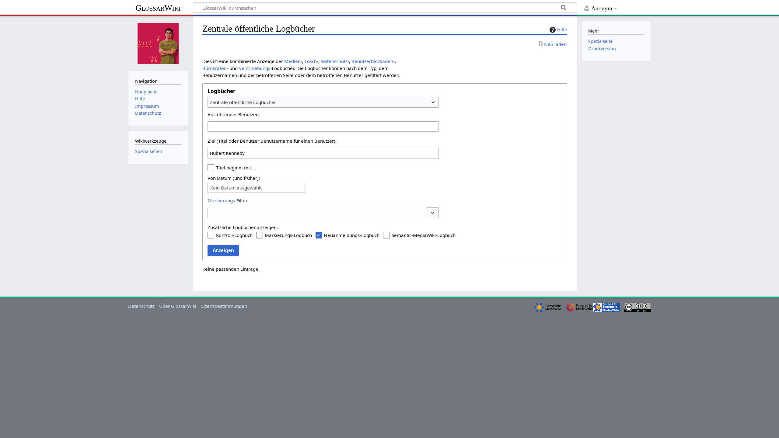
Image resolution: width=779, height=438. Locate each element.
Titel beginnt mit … (236, 168)
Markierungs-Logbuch (288, 235)
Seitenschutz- (335, 61)
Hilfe (562, 29)
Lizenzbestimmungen (224, 306)
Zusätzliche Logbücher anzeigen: (243, 227)
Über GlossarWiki (177, 306)
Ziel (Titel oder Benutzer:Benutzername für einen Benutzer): (272, 141)
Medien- (293, 61)
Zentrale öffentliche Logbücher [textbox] (243, 102)
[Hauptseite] (158, 42)
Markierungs (221, 200)
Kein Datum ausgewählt (236, 188)
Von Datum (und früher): (234, 178)
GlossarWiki (158, 7)
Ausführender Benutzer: (233, 114)
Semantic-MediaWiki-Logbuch (424, 235)
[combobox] (323, 102)
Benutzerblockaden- (373, 61)
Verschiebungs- (255, 68)
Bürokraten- (215, 68)
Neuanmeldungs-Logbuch (351, 235)
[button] (433, 212)
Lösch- (311, 61)
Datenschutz (141, 306)
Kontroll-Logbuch (234, 235)
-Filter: (228, 200)
